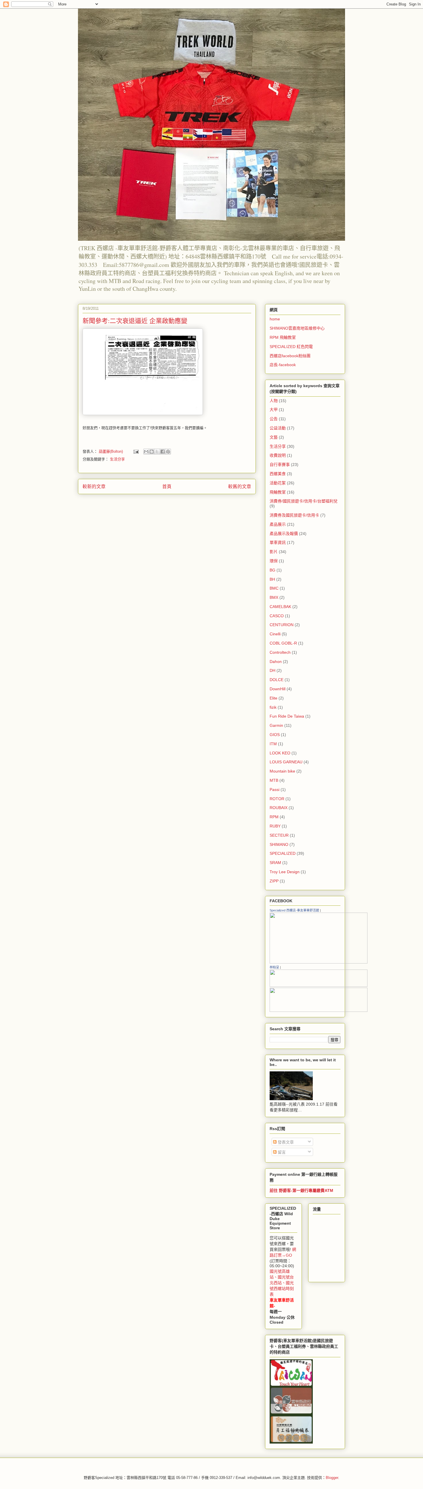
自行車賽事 (280, 464)
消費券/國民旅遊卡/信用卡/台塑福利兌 (304, 501)
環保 (274, 561)
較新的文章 (94, 486)
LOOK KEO (280, 753)
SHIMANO (279, 844)
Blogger (332, 1477)
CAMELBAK (280, 606)
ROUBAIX (278, 807)
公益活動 (278, 428)
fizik (273, 707)
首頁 (167, 486)
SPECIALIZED (283, 853)
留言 (281, 1152)
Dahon (276, 661)
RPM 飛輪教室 (283, 337)
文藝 (274, 437)
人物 (274, 400)
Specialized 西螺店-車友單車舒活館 (294, 910)
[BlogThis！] (152, 451)
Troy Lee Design (285, 871)
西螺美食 (278, 473)
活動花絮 (278, 483)
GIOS (275, 734)
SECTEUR (279, 835)
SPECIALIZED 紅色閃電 (291, 346)
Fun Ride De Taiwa (287, 716)
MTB (274, 780)
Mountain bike (282, 771)
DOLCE (276, 679)
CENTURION (282, 624)
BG (272, 570)
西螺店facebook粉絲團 (290, 355)
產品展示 (278, 524)
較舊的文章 (239, 486)
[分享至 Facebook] (162, 451)
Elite (273, 698)
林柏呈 (274, 967)
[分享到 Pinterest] (168, 451)
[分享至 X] (157, 451)
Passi (274, 789)
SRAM (275, 862)
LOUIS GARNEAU (286, 762)
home (275, 319)
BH (272, 579)
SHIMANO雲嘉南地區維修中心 (297, 328)
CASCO (277, 615)
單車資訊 (278, 542)
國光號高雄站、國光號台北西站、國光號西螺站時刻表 (282, 1283)
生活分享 (117, 459)
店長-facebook (283, 364)
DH (272, 670)
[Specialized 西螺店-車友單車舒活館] (318, 962)
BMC (274, 588)
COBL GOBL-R (283, 643)
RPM (274, 817)
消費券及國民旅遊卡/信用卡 (294, 515)
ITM (273, 743)
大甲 (274, 409)
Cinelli (275, 634)
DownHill (277, 689)
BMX (274, 597)
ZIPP (274, 881)
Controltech (280, 652)
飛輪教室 (278, 492)
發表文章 (285, 1142)
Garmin (276, 725)
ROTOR (277, 798)
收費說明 (278, 455)
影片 (274, 551)
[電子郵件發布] (136, 451)
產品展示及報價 (284, 533)
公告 (274, 418)
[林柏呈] (318, 985)
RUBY (275, 826)
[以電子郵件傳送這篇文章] (146, 451)
